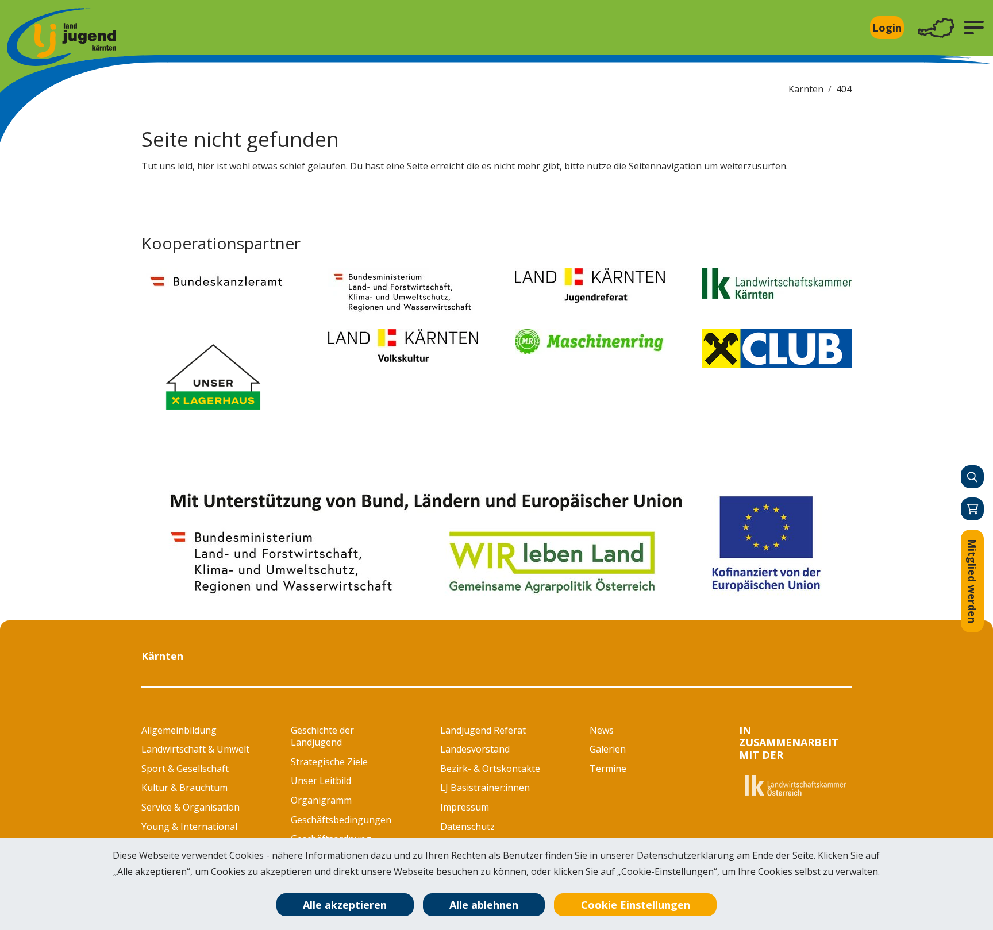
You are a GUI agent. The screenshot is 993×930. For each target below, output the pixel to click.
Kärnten (805, 89)
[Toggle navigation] (936, 28)
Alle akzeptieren (345, 905)
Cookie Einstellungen (635, 905)
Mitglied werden (972, 581)
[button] (974, 27)
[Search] (972, 476)
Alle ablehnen (483, 905)
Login (887, 27)
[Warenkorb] (972, 508)
